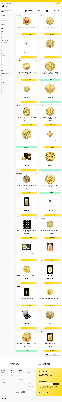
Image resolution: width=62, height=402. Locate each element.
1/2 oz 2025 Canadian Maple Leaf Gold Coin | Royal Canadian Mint (50, 230)
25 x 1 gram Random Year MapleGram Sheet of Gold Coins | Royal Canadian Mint (26, 231)
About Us (29, 377)
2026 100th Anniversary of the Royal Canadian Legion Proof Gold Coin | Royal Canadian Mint (50, 140)
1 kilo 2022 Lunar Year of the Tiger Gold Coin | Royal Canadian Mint (27, 343)
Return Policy (21, 376)
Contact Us (29, 372)
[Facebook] (40, 392)
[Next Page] (60, 11)
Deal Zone (3, 372)
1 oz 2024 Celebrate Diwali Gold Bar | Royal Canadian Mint (50, 253)
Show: (39, 10)
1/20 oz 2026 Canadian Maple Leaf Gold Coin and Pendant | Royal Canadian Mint (27, 50)
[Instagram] (44, 392)
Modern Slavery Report (31, 384)
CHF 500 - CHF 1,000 (5, 42)
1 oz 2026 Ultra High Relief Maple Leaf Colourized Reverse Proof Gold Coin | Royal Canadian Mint (26, 28)
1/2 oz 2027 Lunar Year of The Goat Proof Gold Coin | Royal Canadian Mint (50, 28)
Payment (20, 372)
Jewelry (2, 383)
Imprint (29, 383)
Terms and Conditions (22, 378)
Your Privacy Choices (31, 386)
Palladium (2, 378)
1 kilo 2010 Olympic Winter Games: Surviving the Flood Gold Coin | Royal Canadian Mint (50, 163)
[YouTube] (47, 392)
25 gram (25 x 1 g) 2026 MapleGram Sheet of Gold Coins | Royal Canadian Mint (26, 163)
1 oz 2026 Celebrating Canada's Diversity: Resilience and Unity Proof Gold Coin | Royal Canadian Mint (50, 50)
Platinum (2, 376)
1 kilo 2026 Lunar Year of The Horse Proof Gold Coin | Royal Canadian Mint (50, 186)
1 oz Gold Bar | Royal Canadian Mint (50, 343)
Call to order (50, 79)
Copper (2, 379)
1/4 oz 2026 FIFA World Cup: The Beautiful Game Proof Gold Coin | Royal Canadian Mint (27, 95)
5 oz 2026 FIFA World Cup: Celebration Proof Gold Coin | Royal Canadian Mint (50, 95)
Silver (36, 3)
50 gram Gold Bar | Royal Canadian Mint (50, 275)
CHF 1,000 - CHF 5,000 (5, 44)
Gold (26, 3)
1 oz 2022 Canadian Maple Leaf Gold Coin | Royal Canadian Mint (50, 320)
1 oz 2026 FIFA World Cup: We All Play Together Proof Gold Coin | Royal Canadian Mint (50, 118)
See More (2, 67)
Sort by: (29, 10)
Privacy (29, 380)
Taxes (28, 379)
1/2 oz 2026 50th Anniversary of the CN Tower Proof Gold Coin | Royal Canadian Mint (26, 73)
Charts (20, 375)
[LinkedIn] (45, 392)
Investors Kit (21, 379)
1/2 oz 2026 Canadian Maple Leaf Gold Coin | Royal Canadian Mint (27, 185)
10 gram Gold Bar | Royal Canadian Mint (27, 298)
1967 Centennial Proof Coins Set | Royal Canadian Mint (27, 320)
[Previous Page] (45, 11)
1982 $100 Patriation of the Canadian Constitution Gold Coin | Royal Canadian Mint (27, 276)
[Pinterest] (49, 392)
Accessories (3, 382)
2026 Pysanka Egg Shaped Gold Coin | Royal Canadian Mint (27, 117)
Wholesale (11, 375)
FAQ (28, 376)
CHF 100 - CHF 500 (5, 40)
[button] (32, 11)
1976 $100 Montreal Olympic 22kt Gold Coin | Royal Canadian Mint (50, 298)
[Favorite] (36, 15)
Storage (11, 372)
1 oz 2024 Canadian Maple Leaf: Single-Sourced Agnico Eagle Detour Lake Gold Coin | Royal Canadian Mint (27, 253)
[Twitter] (42, 392)
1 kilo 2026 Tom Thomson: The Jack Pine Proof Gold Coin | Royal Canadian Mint (26, 140)
